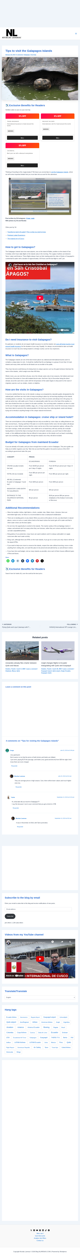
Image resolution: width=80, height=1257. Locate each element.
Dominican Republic (24, 1047)
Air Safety (37, 1047)
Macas (14, 671)
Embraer (65, 1032)
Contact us (40, 1240)
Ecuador (67, 671)
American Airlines (46, 1022)
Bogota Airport (35, 1017)
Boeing (46, 1027)
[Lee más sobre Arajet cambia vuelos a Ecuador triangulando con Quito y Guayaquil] (58, 650)
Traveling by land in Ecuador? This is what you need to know (26, 232)
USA (8, 1037)
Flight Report (10, 1047)
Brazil (63, 1027)
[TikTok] (46, 1230)
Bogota (55, 1027)
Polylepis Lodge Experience (16, 235)
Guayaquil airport (46, 671)
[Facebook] (34, 1230)
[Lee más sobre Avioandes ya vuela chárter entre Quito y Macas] (22, 650)
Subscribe (10, 916)
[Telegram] (49, 1230)
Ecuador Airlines (11, 1017)
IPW (72, 1037)
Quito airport (56, 671)
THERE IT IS (55, 1037)
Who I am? (40, 1233)
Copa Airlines (21, 1032)
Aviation (7, 669)
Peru (61, 1042)
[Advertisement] (40, 13)
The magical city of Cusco (15, 238)
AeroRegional (24, 1022)
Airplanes (8, 671)
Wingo (19, 1052)
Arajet (63, 671)
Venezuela (9, 1052)
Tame (46, 1047)
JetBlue (8, 1042)
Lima (46, 1042)
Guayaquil (44, 673)
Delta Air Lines (42, 1032)
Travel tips (33, 55)
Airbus (34, 1022)
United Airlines (66, 1047)
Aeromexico (24, 1017)
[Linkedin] (43, 1230)
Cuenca (32, 1032)
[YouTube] (37, 1230)
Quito (18, 671)
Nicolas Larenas (19, 776)
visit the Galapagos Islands (59, 172)
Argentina (66, 1022)
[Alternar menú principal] (76, 34)
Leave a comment (31, 669)
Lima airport (63, 1017)
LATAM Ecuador (35, 1042)
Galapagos (27, 55)
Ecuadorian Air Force (19, 1037)
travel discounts (40, 1236)
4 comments (19, 55)
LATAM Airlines (19, 1042)
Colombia (9, 1032)
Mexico (53, 1042)
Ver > (22, 138)
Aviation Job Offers (40, 1238)
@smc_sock (30, 218)
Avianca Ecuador (34, 1027)
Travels (13, 669)
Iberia (65, 1037)
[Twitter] (31, 1230)
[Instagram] (40, 1230)
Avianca (20, 1027)
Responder (14, 766)
